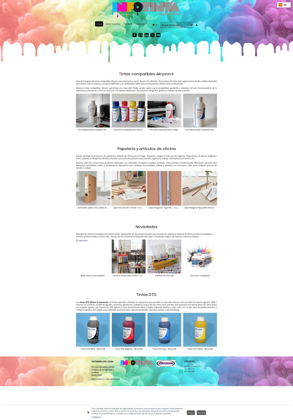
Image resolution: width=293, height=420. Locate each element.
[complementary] (284, 5)
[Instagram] (140, 35)
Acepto (191, 412)
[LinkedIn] (146, 35)
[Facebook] (135, 35)
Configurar (96, 417)
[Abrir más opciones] (148, 24)
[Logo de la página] (146, 10)
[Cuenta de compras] (196, 25)
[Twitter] (152, 35)
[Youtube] (158, 35)
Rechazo (201, 412)
